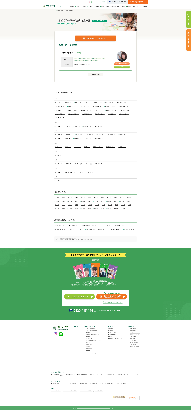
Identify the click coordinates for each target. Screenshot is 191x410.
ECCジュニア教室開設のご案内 (106, 383)
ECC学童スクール (83, 383)
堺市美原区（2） (112, 134)
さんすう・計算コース (105, 225)
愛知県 (122, 201)
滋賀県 (57, 205)
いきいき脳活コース (116, 229)
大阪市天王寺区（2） (86, 110)
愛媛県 (63, 208)
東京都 (63, 201)
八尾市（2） (58, 180)
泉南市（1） (89, 138)
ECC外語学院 (73, 383)
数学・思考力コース (120, 225)
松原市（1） (58, 172)
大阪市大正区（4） (60, 110)
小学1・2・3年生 (105, 6)
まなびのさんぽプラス (135, 346)
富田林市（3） (122, 147)
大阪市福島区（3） (100, 114)
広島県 (116, 205)
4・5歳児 (96, 6)
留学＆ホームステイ (94, 374)
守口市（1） (91, 172)
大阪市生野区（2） (60, 106)
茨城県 (102, 197)
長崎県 (89, 208)
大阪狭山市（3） (98, 102)
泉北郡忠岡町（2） (99, 138)
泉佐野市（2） (68, 102)
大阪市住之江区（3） (110, 106)
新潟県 (83, 201)
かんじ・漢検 (133, 340)
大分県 (102, 208)
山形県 (83, 197)
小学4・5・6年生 (115, 6)
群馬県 (115, 197)
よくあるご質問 (69, 2)
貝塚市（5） (58, 126)
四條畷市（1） (122, 134)
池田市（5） (58, 102)
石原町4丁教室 (67, 53)
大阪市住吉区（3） (123, 106)
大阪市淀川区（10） (60, 117)
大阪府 (70, 205)
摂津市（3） (68, 138)
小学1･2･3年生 (112, 332)
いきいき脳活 (133, 344)
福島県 (96, 197)
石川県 (96, 201)
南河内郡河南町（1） (70, 172)
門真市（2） (77, 126)
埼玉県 (122, 197)
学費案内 (145, 6)
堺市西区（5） (90, 134)
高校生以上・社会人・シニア (134, 6)
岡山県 (110, 205)
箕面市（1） (81, 172)
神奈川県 (129, 197)
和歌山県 (90, 205)
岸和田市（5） (98, 126)
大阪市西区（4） (99, 110)
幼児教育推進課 (69, 374)
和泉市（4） (78, 102)
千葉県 (57, 201)
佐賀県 (83, 208)
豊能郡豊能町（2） (98, 147)
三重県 (128, 201)
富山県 (89, 201)
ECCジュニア (64, 383)
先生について (89, 342)
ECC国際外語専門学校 (56, 391)
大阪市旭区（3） (109, 102)
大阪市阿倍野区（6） (122, 102)
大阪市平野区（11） (87, 114)
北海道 (57, 197)
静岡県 (115, 201)
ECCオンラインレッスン (81, 374)
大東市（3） (77, 147)
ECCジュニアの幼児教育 (91, 330)
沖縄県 (123, 208)
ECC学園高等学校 (99, 391)
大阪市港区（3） (112, 114)
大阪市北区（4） (72, 106)
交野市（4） (68, 126)
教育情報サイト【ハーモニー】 (80, 2)
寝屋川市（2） (59, 155)
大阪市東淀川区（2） (73, 114)
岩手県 (76, 197)
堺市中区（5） (80, 134)
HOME (76, 326)
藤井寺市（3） (99, 164)
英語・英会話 (133, 328)
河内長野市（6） (87, 126)
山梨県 (70, 201)
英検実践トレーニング (135, 333)
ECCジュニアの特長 (81, 6)
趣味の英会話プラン (103, 229)
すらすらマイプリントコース (76, 229)
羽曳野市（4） (59, 164)
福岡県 (76, 208)
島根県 (103, 205)
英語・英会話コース (60, 225)
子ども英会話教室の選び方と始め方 (93, 340)
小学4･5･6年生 (112, 334)
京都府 (63, 205)
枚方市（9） (89, 164)
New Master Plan (90, 229)
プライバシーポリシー (91, 352)
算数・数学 (132, 338)
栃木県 (109, 197)
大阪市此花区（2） (84, 106)
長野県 (76, 201)
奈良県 (83, 205)
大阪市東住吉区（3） (125, 110)
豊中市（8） (87, 147)
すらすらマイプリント (135, 342)
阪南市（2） (69, 164)
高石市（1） (58, 147)
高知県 (70, 208)
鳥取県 (97, 205)
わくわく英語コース (129, 229)
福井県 (102, 201)
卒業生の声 (88, 346)
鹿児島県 (116, 208)
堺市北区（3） (59, 134)
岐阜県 (109, 201)
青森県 (63, 197)
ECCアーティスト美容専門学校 (70, 391)
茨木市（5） (87, 102)
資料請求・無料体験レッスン (92, 334)
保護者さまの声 (89, 344)
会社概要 (88, 350)
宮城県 (89, 197)
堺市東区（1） (100, 134)
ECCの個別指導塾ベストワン (57, 374)
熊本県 (96, 208)
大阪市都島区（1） (124, 114)
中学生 (123, 6)
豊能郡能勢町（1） (110, 147)
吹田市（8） (58, 138)
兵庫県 (76, 205)
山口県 (123, 205)
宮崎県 (109, 208)
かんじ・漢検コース (60, 229)
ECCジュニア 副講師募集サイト (108, 374)
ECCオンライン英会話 (121, 383)
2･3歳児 (111, 328)
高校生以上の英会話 (134, 334)
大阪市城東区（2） (97, 106)
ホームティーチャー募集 (91, 353)
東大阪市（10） (79, 164)
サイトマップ (61, 2)
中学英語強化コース (74, 225)
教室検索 (72, 6)
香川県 (57, 208)
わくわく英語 (133, 336)
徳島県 (129, 205)
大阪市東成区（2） (60, 114)
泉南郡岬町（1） (78, 138)
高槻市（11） (68, 147)
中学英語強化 (133, 330)
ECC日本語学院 (93, 383)
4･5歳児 (111, 330)
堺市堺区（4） (69, 134)
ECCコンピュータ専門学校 (86, 391)
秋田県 (70, 197)
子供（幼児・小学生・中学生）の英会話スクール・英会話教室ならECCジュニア (93, 408)
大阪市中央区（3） (73, 110)
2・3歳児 (90, 6)
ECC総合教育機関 (55, 383)
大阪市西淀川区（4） (111, 110)
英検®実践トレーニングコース (89, 225)
